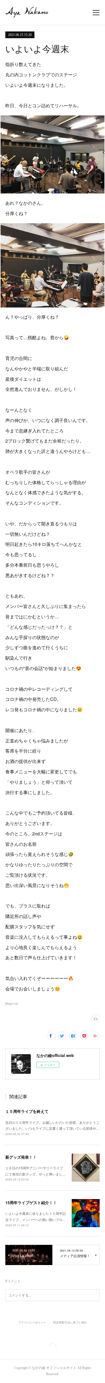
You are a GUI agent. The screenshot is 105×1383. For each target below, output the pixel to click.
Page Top (52, 1345)
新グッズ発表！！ (21, 1157)
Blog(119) (11, 1004)
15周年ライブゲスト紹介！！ (31, 1202)
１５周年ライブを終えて (26, 1111)
